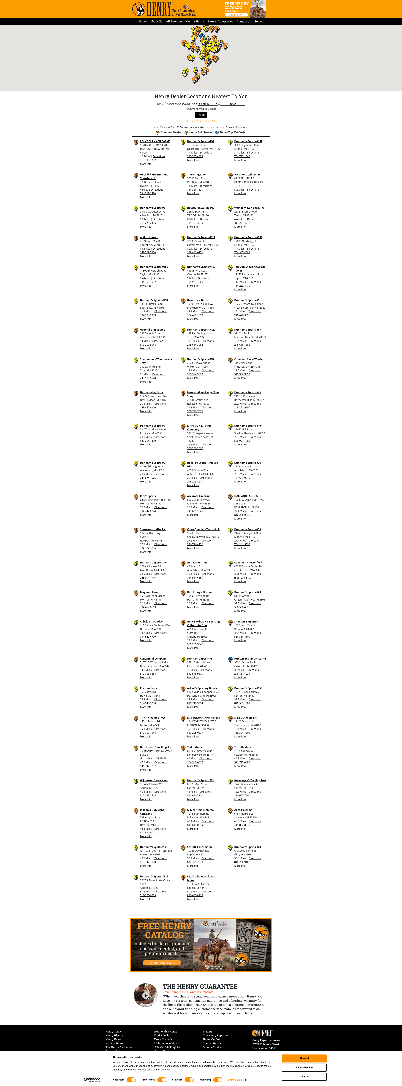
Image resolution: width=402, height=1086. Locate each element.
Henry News (113, 1039)
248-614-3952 (195, 344)
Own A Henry (195, 21)
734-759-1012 (148, 282)
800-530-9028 (148, 832)
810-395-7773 (195, 862)
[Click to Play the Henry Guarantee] (146, 995)
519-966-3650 (242, 374)
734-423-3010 (195, 223)
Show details (235, 1079)
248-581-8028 (148, 378)
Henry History (114, 1035)
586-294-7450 (148, 440)
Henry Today (114, 1031)
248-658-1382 (242, 344)
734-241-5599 (242, 544)
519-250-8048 (148, 344)
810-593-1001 (242, 703)
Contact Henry (212, 1043)
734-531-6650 (195, 577)
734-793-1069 (242, 156)
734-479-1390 (195, 315)
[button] (202, 57)
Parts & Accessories (220, 21)
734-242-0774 (148, 511)
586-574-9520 (195, 374)
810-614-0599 (195, 825)
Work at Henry (115, 1043)
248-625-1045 (195, 511)
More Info (146, 164)
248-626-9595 (242, 315)
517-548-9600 (195, 673)
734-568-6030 (195, 762)
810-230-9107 (242, 862)
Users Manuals (163, 1039)
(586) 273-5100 (242, 577)
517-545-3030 (148, 703)
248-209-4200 (195, 481)
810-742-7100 (148, 862)
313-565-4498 (195, 156)
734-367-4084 (242, 252)
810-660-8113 (195, 895)
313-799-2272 (148, 160)
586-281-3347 (195, 644)
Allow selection (304, 1067)
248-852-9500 (242, 407)
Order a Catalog (212, 1047)
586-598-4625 (242, 607)
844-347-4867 (148, 766)
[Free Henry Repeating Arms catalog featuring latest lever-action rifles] (246, 9)
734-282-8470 (242, 285)
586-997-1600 (242, 440)
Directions (159, 156)
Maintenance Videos (167, 1043)
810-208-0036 (242, 515)
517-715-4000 (242, 762)
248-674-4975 (148, 478)
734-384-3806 (148, 548)
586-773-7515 (195, 411)
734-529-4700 (148, 636)
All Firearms (174, 21)
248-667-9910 (148, 407)
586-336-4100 (242, 636)
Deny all (304, 1076)
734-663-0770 (242, 478)
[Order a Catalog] (201, 944)
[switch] (161, 1079)
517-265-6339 (148, 895)
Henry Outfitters (213, 1039)
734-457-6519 (148, 607)
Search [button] (259, 21)
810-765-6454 (148, 673)
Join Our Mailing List (167, 1047)
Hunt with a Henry (165, 1031)
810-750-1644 (148, 732)
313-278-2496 (148, 223)
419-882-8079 (242, 825)
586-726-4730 (195, 544)
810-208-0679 (195, 732)
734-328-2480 (148, 193)
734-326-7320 (195, 189)
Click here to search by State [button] (201, 121)
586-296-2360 (195, 448)
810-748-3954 (195, 703)
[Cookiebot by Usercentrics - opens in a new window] (92, 1080)
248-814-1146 (148, 577)
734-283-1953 (148, 315)
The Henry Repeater (215, 1035)
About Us (156, 21)
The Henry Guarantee (119, 1047)
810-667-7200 (242, 795)
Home (143, 21)
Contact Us (244, 21)
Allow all (304, 1058)
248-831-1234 (242, 673)
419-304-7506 (242, 732)
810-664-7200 (195, 795)
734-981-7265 (195, 282)
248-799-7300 (148, 252)
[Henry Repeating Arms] (164, 9)
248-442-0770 (195, 252)
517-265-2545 (148, 795)
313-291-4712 (242, 223)
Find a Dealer (162, 1035)
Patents (207, 1031)
